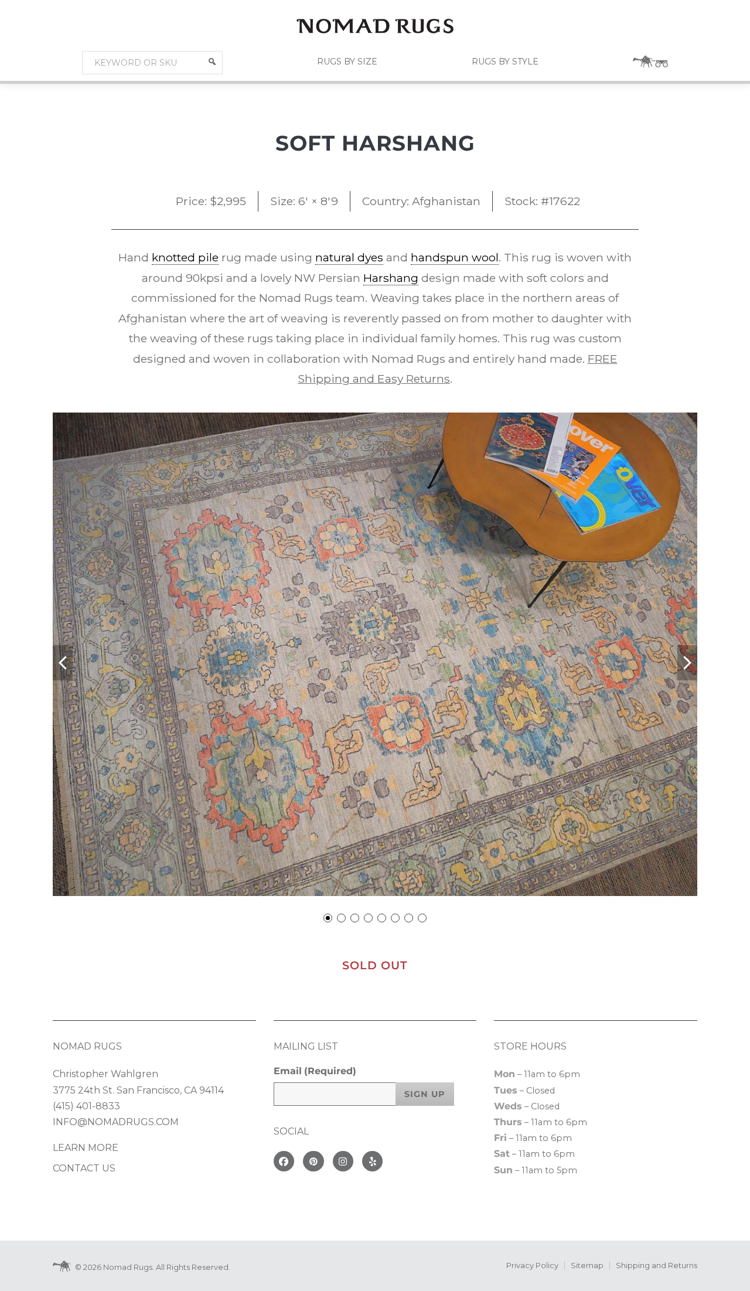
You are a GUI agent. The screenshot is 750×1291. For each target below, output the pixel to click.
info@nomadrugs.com (116, 1122)
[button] (212, 61)
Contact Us (84, 1168)
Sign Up (424, 1094)
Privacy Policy (532, 1265)
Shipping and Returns (656, 1265)
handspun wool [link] (455, 257)
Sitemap (587, 1265)
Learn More (85, 1147)
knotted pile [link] (185, 257)
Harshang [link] (390, 278)
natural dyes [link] (349, 257)
